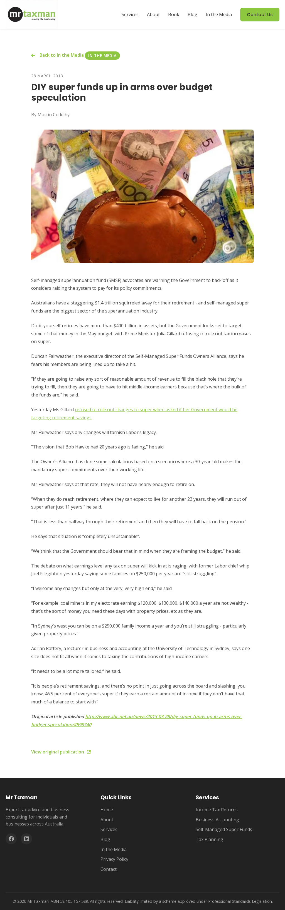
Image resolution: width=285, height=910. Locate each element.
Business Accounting (217, 820)
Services (130, 14)
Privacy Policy (114, 859)
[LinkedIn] (26, 838)
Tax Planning (209, 839)
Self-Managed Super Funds (224, 829)
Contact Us (260, 14)
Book (173, 14)
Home (106, 810)
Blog (192, 14)
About (153, 14)
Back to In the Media (62, 55)
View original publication (58, 752)
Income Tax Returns (217, 810)
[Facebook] (11, 838)
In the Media (219, 14)
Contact (108, 869)
